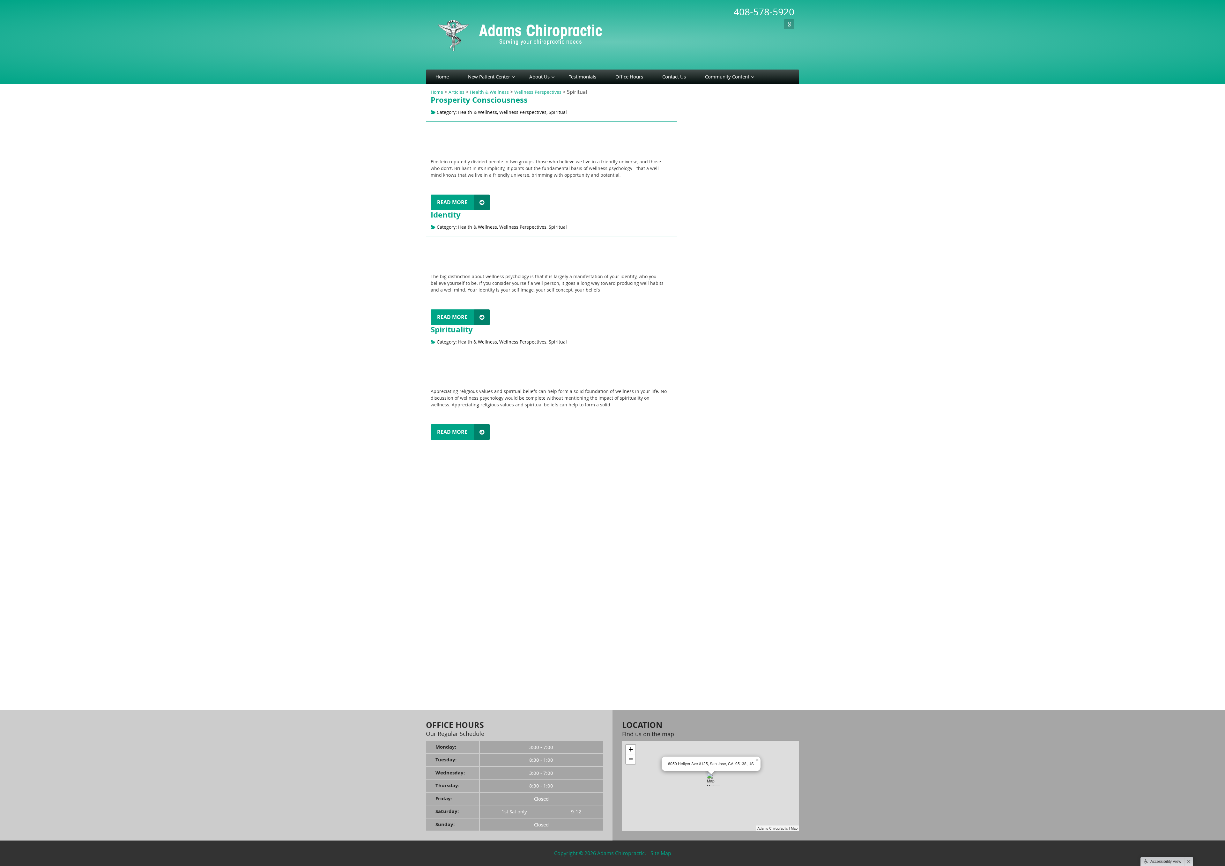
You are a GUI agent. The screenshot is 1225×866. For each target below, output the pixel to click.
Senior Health (694, 603)
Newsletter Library (698, 504)
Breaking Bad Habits (701, 613)
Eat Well (690, 356)
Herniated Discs (697, 230)
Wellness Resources (701, 154)
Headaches (693, 219)
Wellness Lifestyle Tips (704, 328)
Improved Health (698, 241)
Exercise (690, 397)
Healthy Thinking (698, 288)
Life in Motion (694, 318)
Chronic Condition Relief (706, 200)
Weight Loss (692, 512)
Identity (446, 214)
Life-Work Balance (699, 542)
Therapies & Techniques (704, 477)
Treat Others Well (700, 346)
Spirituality (452, 329)
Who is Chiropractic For (705, 133)
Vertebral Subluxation (703, 143)
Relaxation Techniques (705, 306)
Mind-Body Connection (704, 562)
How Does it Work (698, 123)
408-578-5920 (764, 11)
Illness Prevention (699, 664)
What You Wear (697, 417)
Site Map (660, 853)
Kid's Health (692, 654)
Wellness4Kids (693, 693)
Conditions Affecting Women (711, 209)
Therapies (690, 495)
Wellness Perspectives (537, 92)
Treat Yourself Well (701, 336)
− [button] (631, 759)
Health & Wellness (489, 92)
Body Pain (690, 190)
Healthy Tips (693, 623)
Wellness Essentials (701, 368)
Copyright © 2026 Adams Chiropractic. (600, 853)
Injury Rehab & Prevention (708, 644)
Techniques (692, 485)
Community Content (727, 76)
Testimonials (582, 76)
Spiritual (690, 457)
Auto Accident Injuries (703, 170)
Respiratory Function (702, 271)
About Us (539, 76)
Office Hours (629, 76)
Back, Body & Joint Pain (704, 593)
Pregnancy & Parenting (704, 583)
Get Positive (693, 296)
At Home (690, 376)
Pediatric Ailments (699, 251)
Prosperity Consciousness (479, 99)
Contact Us (674, 76)
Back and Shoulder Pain (705, 180)
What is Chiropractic (701, 113)
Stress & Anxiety (697, 553)
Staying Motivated (699, 522)
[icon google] (789, 24)
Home (442, 76)
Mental (688, 467)
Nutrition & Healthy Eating (708, 684)
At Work (689, 386)
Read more (452, 202)
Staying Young (695, 532)
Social (687, 447)
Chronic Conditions (700, 674)
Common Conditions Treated (708, 162)
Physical (690, 437)
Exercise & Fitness (699, 634)
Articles (456, 92)
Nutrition (691, 407)
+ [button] (631, 749)
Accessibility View (1165, 861)
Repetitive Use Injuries (704, 261)
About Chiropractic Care (704, 105)
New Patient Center (489, 76)
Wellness (689, 573)
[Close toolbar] (1188, 861)
